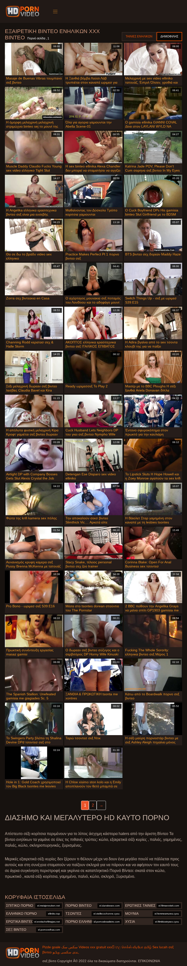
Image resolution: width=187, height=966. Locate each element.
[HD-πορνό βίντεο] (23, 11)
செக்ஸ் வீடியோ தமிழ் (136, 947)
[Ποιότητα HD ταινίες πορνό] (22, 952)
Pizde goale (51, 947)
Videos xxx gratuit (92, 947)
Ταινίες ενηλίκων (139, 36)
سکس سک (69, 947)
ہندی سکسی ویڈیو (66, 952)
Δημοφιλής (169, 36)
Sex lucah (160, 947)
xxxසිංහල (114, 947)
